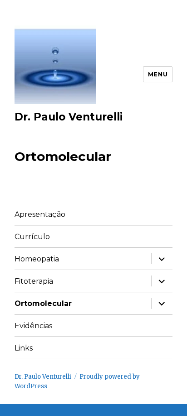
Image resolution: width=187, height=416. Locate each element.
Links (24, 348)
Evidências (33, 325)
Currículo (32, 236)
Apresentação (40, 214)
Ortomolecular (43, 303)
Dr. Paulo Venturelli (69, 116)
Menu (157, 74)
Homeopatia (37, 259)
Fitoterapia (34, 281)
